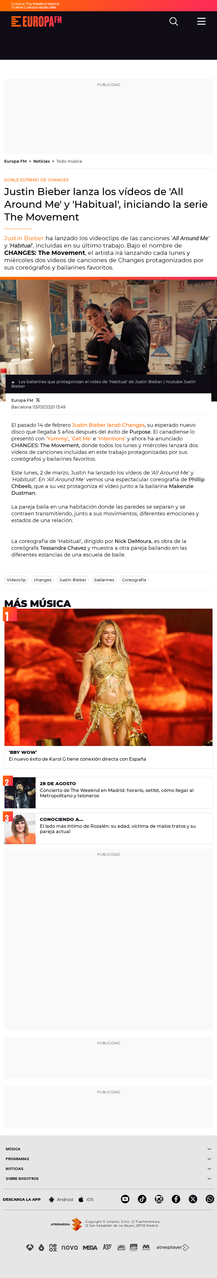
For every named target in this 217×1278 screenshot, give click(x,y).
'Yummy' (57, 439)
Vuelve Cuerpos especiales (33, 7)
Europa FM (16, 161)
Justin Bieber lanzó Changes (108, 425)
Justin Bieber (24, 238)
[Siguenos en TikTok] (142, 1201)
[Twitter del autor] (38, 400)
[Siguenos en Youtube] (125, 1201)
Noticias (42, 161)
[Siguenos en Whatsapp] (210, 1201)
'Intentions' (111, 439)
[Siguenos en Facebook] (176, 1201)
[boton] (159, 1149)
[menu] (201, 20)
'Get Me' (81, 439)
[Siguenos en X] (193, 1201)
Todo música (69, 161)
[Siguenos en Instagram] (159, 1201)
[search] (174, 21)
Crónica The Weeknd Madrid (35, 4)
